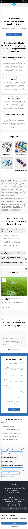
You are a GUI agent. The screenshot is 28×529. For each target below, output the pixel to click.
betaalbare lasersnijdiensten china (11, 436)
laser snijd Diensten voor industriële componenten (11, 430)
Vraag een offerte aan (14, 34)
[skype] (26, 268)
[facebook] (8, 504)
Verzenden (14, 409)
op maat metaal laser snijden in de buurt (13, 433)
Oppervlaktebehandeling (21, 170)
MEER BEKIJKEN (6, 307)
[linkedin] (12, 504)
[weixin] (26, 265)
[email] (26, 262)
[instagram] (19, 504)
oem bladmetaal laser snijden (10, 439)
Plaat (7, 170)
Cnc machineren (7, 154)
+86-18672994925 (14, 492)
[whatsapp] (26, 259)
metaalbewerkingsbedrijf (9, 426)
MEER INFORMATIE (7, 146)
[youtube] (16, 504)
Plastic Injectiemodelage (21, 154)
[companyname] (14, 4)
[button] (9, 349)
